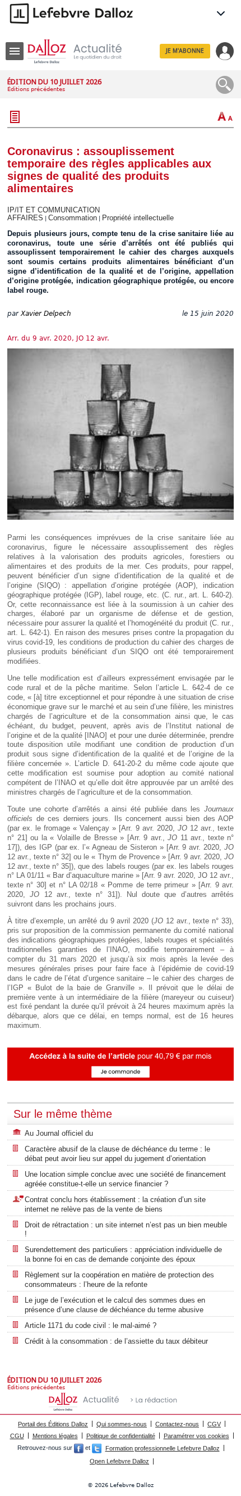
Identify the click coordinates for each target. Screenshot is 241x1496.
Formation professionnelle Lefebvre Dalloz (162, 1448)
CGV (214, 1424)
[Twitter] (96, 1448)
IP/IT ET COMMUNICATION (53, 210)
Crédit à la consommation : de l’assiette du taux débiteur (116, 1341)
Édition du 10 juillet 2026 (54, 82)
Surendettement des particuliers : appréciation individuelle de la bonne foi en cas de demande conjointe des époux (123, 1254)
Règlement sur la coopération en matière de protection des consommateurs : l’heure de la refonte (119, 1280)
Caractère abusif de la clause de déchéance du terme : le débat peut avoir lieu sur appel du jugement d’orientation (117, 1154)
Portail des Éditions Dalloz (53, 1424)
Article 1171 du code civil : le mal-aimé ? (90, 1325)
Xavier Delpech (46, 314)
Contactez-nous (177, 1424)
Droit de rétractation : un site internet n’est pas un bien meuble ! (126, 1230)
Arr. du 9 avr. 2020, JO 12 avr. (58, 338)
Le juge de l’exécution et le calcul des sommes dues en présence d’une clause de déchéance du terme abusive (115, 1305)
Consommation (72, 218)
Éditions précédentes (36, 89)
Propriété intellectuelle (138, 218)
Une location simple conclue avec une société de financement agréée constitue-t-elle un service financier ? (125, 1179)
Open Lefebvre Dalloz (119, 1461)
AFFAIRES (25, 218)
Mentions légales (55, 1435)
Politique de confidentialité (120, 1435)
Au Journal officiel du (59, 1133)
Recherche (225, 85)
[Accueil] (83, 51)
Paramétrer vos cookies (196, 1435)
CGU (17, 1435)
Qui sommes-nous (121, 1424)
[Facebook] (79, 1448)
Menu (15, 51)
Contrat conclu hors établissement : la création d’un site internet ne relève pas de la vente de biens (115, 1204)
